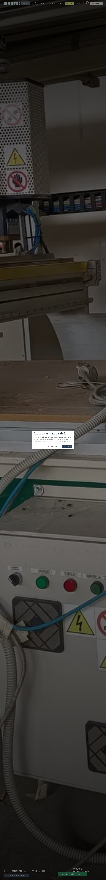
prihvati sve (67, 447)
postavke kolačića (53, 447)
